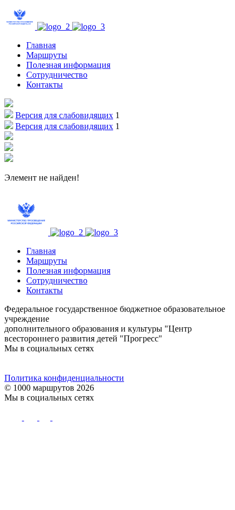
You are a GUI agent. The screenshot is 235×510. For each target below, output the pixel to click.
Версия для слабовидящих (64, 115)
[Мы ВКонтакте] (33, 363)
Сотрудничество (56, 74)
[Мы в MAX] (145, 363)
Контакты (44, 84)
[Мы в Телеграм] (89, 363)
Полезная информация (68, 64)
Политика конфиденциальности (64, 377)
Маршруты (46, 55)
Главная (41, 45)
